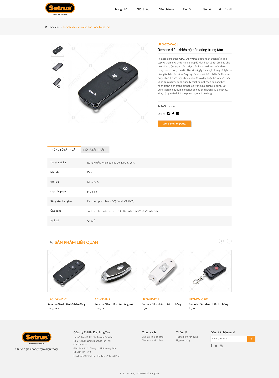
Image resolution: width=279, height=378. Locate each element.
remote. (172, 106)
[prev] (221, 241)
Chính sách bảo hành (152, 340)
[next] (229, 241)
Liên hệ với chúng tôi (174, 124)
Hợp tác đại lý (183, 340)
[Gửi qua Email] (177, 114)
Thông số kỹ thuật (63, 150)
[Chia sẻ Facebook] (169, 114)
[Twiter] (216, 346)
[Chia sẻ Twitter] (173, 114)
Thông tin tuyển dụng (187, 337)
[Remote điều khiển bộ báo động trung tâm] (108, 83)
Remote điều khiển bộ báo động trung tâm (86, 27)
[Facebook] (211, 346)
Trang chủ (53, 27)
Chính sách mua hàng (152, 337)
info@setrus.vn (87, 356)
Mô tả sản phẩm (94, 150)
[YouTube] (221, 346)
